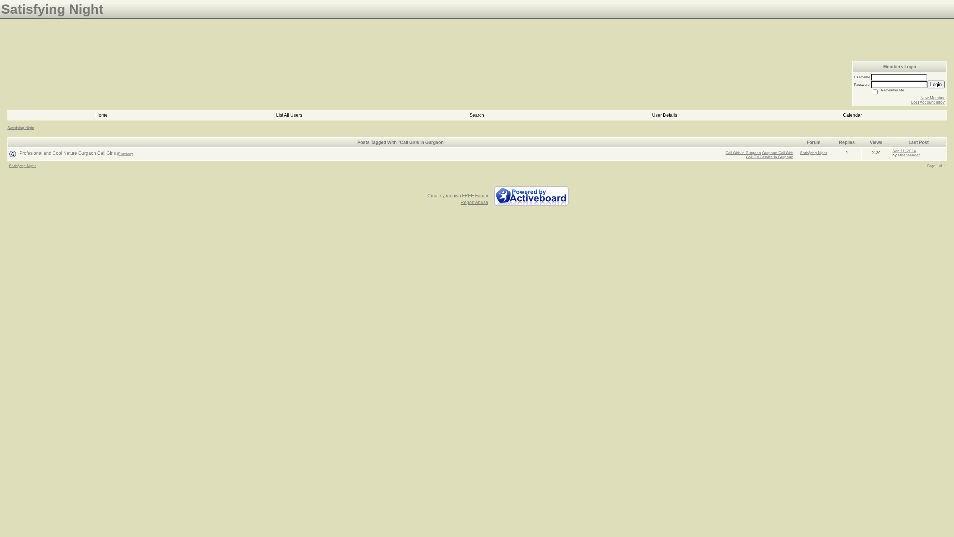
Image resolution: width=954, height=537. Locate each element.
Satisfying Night (20, 128)
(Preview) (125, 153)
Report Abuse (474, 202)
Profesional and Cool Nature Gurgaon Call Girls (67, 153)
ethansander (909, 155)
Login (936, 84)
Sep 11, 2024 (904, 151)
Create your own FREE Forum (457, 195)
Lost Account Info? (928, 102)
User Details (664, 115)
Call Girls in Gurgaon (743, 153)
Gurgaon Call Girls (777, 153)
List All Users (289, 115)
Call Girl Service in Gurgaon (769, 157)
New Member (932, 97)
